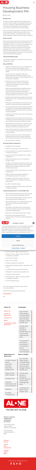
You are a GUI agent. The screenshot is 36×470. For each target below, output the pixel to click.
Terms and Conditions (6, 446)
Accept (18, 236)
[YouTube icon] (17, 463)
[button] (33, 223)
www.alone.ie (7, 293)
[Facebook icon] (11, 463)
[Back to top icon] (32, 466)
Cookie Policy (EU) (6, 452)
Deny (18, 240)
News (6, 320)
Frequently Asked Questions (10, 323)
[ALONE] (4, 2)
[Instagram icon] (20, 463)
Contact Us (8, 317)
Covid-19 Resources (7, 314)
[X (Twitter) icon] (14, 463)
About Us (7, 311)
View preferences (18, 245)
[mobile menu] (33, 2)
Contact (22, 248)
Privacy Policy (16, 248)
